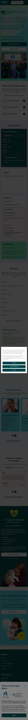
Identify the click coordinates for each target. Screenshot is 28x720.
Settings (14, 362)
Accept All (14, 370)
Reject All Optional (14, 366)
